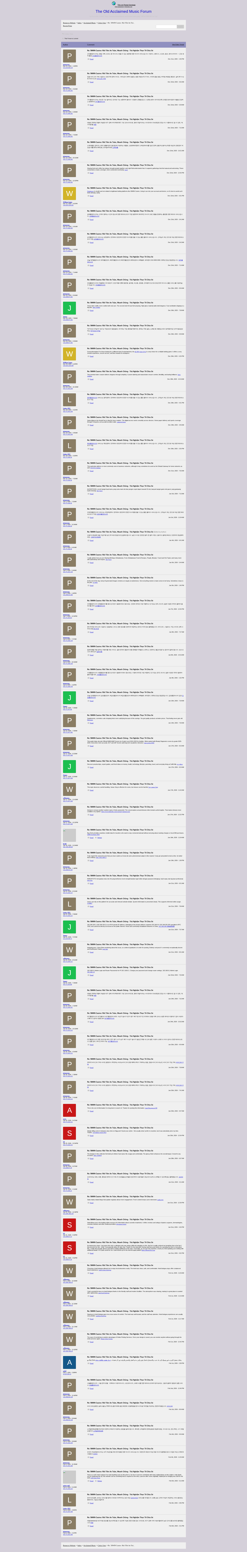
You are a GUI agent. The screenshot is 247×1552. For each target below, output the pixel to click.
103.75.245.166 (68, 1466)
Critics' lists (102, 23)
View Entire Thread (178, 44)
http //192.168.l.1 (101, 857)
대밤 (95, 124)
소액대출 (115, 147)
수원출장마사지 (102, 674)
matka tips (160, 1199)
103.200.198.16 (68, 1282)
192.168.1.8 (91, 972)
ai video (95, 582)
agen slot (105, 949)
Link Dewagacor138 (151, 1108)
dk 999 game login (140, 351)
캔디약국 (96, 629)
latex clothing (98, 1155)
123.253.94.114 (68, 67)
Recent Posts (67, 26)
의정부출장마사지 (102, 514)
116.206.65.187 (68, 870)
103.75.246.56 (67, 457)
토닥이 (95, 1454)
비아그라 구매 (101, 78)
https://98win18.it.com (148, 1250)
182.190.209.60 (68, 847)
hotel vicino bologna (105, 1270)
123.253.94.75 (67, 938)
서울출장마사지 (94, 1385)
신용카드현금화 (96, 537)
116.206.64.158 (68, 1397)
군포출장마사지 (97, 56)
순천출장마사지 (99, 239)
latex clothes (96, 307)
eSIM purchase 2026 (93, 834)
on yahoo (180, 764)
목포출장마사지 (92, 443)
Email (91, 59)
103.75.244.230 (68, 1443)
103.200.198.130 (68, 1213)
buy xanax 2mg (153, 787)
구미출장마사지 (100, 101)
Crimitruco (90, 191)
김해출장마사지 (94, 216)
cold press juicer (95, 1478)
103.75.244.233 (68, 1488)
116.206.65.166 (68, 595)
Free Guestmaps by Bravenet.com (123, 6)
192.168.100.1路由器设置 (167, 926)
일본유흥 (99, 651)
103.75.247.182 (68, 732)
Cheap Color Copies (107, 1339)
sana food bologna (103, 1293)
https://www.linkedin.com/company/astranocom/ (115, 811)
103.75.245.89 (67, 984)
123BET (89, 903)
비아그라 (170, 1406)
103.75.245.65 (67, 617)
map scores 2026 (149, 743)
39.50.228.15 (67, 1374)
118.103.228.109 (68, 365)
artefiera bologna (101, 1316)
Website (99, 837)
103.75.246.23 (67, 1190)
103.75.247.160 (68, 755)
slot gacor (100, 490)
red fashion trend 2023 (99, 1132)
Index (80, 23)
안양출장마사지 (100, 285)
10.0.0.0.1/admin (95, 468)
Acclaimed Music (89, 23)
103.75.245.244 (68, 388)
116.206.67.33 (67, 1236)
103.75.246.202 (68, 90)
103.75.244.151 (68, 1122)
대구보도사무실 (95, 331)
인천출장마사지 (100, 606)
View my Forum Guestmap (126, 5)
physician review (121, 1224)
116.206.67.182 (68, 297)
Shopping (90, 720)
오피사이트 (134, 1498)
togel (126, 170)
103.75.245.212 (68, 1030)
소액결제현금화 (98, 1431)
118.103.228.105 (68, 205)
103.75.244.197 (68, 1007)
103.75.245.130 (68, 572)
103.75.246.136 (68, 640)
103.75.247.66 (67, 709)
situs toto (89, 880)
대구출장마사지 (109, 1018)
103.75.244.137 (68, 892)
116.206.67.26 (67, 1259)
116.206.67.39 (67, 1168)
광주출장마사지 (92, 397)
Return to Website (69, 23)
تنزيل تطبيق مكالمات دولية (103, 1360)
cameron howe (121, 422)
